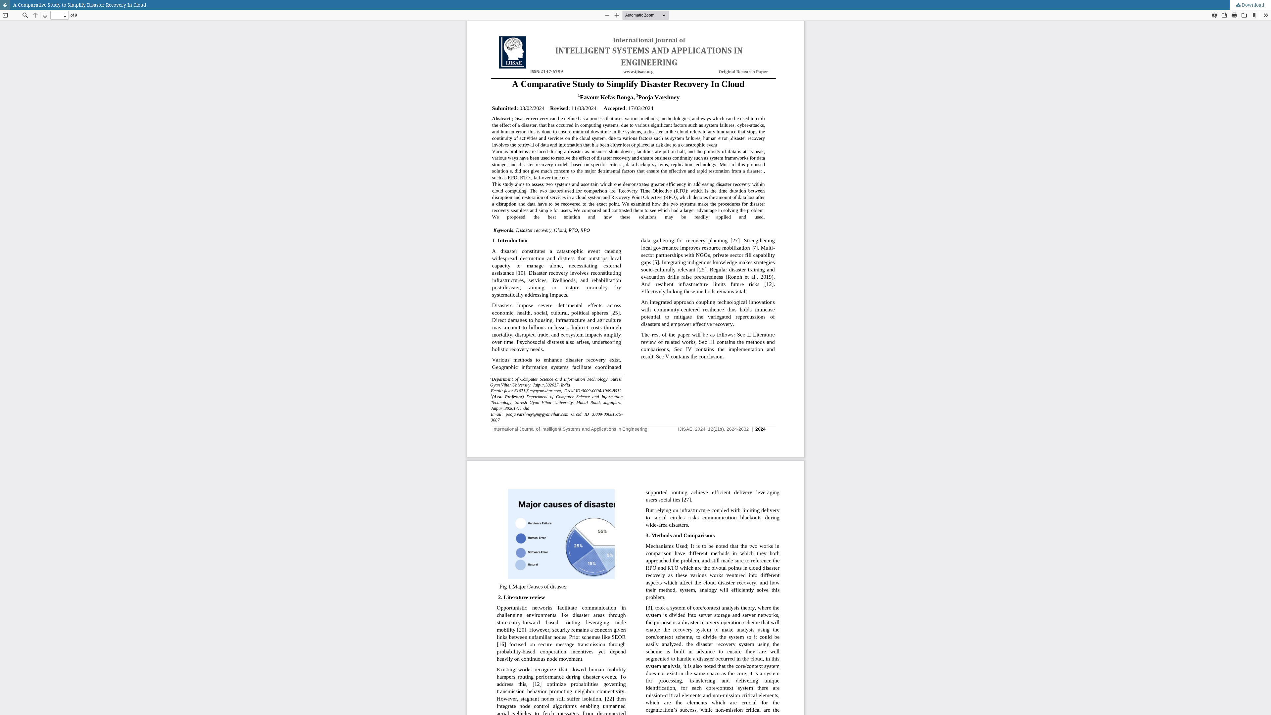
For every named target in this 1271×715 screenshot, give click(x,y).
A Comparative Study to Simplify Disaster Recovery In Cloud (79, 5)
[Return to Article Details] (5, 5)
